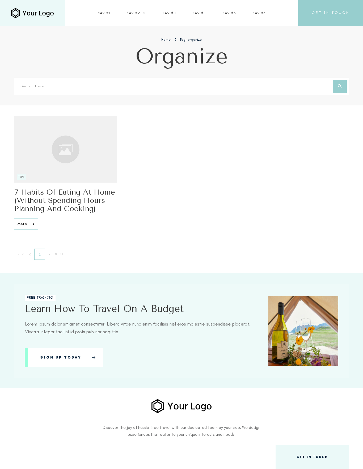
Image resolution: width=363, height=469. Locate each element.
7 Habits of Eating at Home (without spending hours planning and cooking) (64, 200)
